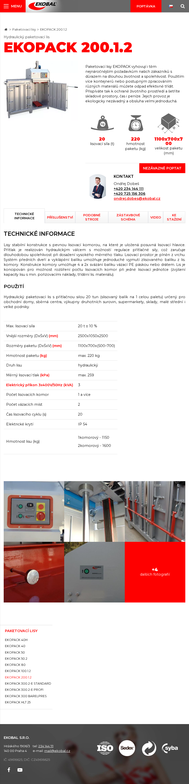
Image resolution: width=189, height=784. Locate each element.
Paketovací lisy (24, 29)
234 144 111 (45, 746)
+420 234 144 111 (128, 188)
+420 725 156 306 (129, 193)
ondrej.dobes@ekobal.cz (137, 198)
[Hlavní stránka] (6, 29)
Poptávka (146, 6)
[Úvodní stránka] (42, 6)
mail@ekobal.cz (57, 751)
